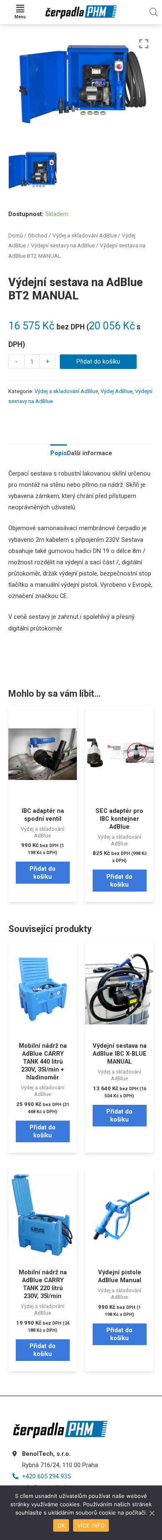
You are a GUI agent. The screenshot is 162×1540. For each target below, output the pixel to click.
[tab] (58, 453)
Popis (58, 453)
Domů (15, 235)
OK (61, 1525)
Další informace (89, 453)
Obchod (37, 235)
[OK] (151, 1513)
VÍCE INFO (91, 1525)
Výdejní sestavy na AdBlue (63, 245)
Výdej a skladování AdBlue (84, 235)
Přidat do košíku (98, 361)
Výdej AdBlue (117, 391)
